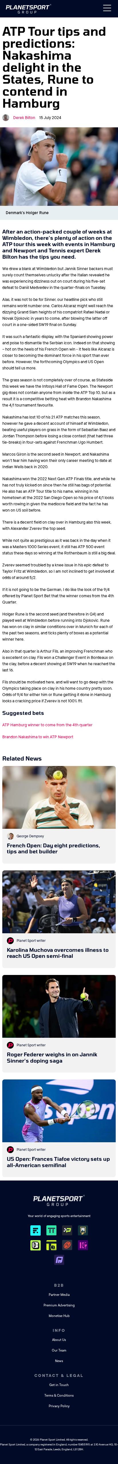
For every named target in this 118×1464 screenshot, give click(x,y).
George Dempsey (30, 836)
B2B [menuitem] (59, 1285)
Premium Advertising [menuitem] (59, 1305)
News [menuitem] (59, 1361)
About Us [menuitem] (59, 1340)
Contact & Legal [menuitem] (59, 1375)
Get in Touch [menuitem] (59, 1385)
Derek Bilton (24, 117)
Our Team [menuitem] (59, 1350)
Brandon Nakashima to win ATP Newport (37, 737)
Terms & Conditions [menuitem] (59, 1395)
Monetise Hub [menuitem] (59, 1316)
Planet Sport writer (31, 941)
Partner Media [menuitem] (59, 1295)
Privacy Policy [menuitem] (59, 1406)
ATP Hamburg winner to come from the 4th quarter (47, 725)
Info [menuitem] (59, 1330)
